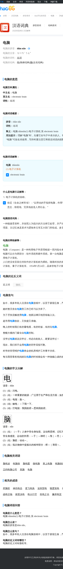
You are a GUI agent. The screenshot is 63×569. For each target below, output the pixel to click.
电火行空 (32, 494)
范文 (39, 2)
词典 (8, 2)
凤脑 (22, 469)
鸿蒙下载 (53, 2)
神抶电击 (17, 488)
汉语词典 (14, 16)
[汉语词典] (4, 27)
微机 (18, 285)
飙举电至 (57, 494)
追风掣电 (42, 488)
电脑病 (16, 463)
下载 (45, 2)
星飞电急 (30, 488)
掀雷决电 (20, 494)
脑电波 (6, 463)
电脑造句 (8, 295)
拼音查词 (26, 16)
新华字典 (51, 557)
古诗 (14, 2)
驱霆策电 (54, 488)
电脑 (52, 16)
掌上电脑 (47, 463)
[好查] (7, 8)
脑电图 (26, 463)
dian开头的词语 (40, 16)
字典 (2, 2)
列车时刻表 (30, 2)
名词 (19, 58)
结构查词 (52, 25)
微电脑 (36, 463)
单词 (21, 2)
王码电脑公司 (10, 469)
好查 (5, 16)
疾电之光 (44, 494)
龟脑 (30, 469)
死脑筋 (6, 488)
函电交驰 (7, 494)
